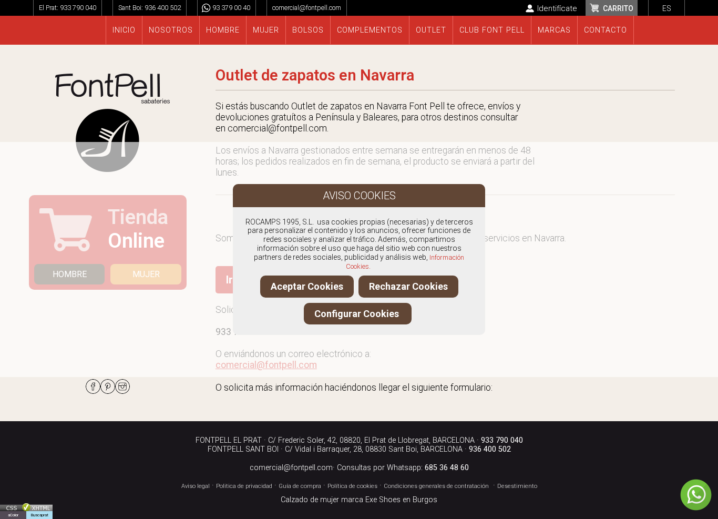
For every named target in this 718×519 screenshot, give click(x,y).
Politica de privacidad (244, 486)
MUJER (146, 274)
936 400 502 (163, 8)
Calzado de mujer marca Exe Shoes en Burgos (359, 499)
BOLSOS (308, 30)
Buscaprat (39, 515)
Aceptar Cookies (307, 286)
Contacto (605, 30)
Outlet (431, 30)
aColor (13, 515)
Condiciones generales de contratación (436, 486)
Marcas (554, 30)
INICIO (124, 30)
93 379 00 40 (231, 8)
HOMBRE (70, 274)
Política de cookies (352, 486)
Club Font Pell (492, 30)
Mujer (266, 30)
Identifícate (557, 8)
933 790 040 (78, 8)
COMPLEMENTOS (370, 30)
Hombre (223, 30)
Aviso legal (195, 486)
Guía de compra (300, 486)
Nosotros (171, 30)
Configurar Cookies (357, 313)
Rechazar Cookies (408, 286)
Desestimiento (517, 486)
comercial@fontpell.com (306, 8)
